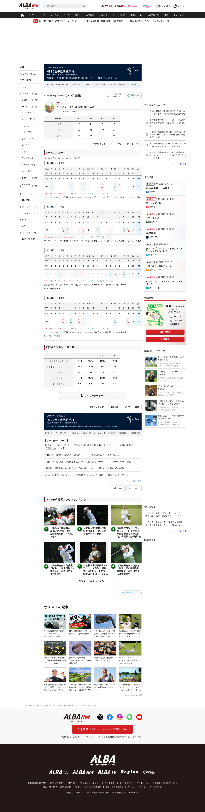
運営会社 (72, 783)
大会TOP (49, 84)
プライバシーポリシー (90, 783)
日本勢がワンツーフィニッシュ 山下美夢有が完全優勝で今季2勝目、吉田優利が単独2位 (129, 532)
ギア (43, 15)
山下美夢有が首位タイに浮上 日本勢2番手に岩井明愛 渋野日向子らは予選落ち (129, 569)
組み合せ (77, 84)
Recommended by (129, 695)
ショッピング (119, 15)
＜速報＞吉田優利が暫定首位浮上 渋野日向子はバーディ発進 (94, 531)
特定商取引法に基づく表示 (165, 783)
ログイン (180, 6)
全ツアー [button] (32, 15)
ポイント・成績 (132, 407)
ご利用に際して (111, 783)
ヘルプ (143, 787)
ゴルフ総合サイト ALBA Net (31, 706)
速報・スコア (28, 139)
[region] (30, 161)
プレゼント (178, 15)
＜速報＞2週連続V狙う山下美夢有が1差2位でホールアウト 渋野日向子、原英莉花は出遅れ (167, 134)
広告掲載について (36, 783)
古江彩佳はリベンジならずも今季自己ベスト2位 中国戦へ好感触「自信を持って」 (88, 474)
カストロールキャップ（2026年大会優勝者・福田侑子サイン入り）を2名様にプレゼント (165, 523)
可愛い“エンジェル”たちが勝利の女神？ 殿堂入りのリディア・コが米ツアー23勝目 (88, 461)
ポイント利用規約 (114, 787)
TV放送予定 (135, 84)
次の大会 (133, 488)
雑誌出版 (103, 15)
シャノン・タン (65, 106)
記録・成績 (27, 171)
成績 (74, 111)
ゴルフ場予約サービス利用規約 (57, 787)
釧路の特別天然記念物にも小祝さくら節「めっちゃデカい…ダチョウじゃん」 (168, 144)
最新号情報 (165, 332)
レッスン (55, 15)
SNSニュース (136, 15)
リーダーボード (29, 119)
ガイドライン (143, 783)
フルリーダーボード (127, 144)
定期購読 (165, 339)
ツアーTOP (27, 132)
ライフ (67, 15)
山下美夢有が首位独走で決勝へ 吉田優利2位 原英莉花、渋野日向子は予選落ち (63, 569)
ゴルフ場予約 (153, 15)
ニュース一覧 (133, 481)
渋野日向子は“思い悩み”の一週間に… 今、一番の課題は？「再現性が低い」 (84, 455)
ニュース (26, 152)
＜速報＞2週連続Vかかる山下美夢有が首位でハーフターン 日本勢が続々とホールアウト (168, 155)
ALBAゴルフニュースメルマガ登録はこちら (105, 729)
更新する (135, 95)
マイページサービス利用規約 (88, 787)
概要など (123, 84)
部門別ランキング (101, 144)
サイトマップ (156, 787)
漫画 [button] (77, 15)
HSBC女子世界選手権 (62, 706)
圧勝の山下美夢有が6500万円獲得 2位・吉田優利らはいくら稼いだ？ (61, 532)
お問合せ (132, 787)
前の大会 (118, 488)
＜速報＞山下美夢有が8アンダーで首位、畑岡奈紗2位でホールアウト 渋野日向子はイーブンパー (96, 571)
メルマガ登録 (165, 6)
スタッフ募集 (56, 783)
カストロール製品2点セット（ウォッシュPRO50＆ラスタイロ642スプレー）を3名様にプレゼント (165, 514)
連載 (166, 15)
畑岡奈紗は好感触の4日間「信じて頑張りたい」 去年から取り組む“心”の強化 (85, 468)
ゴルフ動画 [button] (89, 15)
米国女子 (48, 706)
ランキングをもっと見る (91, 581)
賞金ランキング (97, 407)
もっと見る (178, 164)
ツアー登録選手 (29, 165)
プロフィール (62, 111)
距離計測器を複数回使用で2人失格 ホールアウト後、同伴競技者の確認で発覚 (168, 112)
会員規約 (127, 783)
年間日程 (26, 145)
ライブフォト (28, 158)
